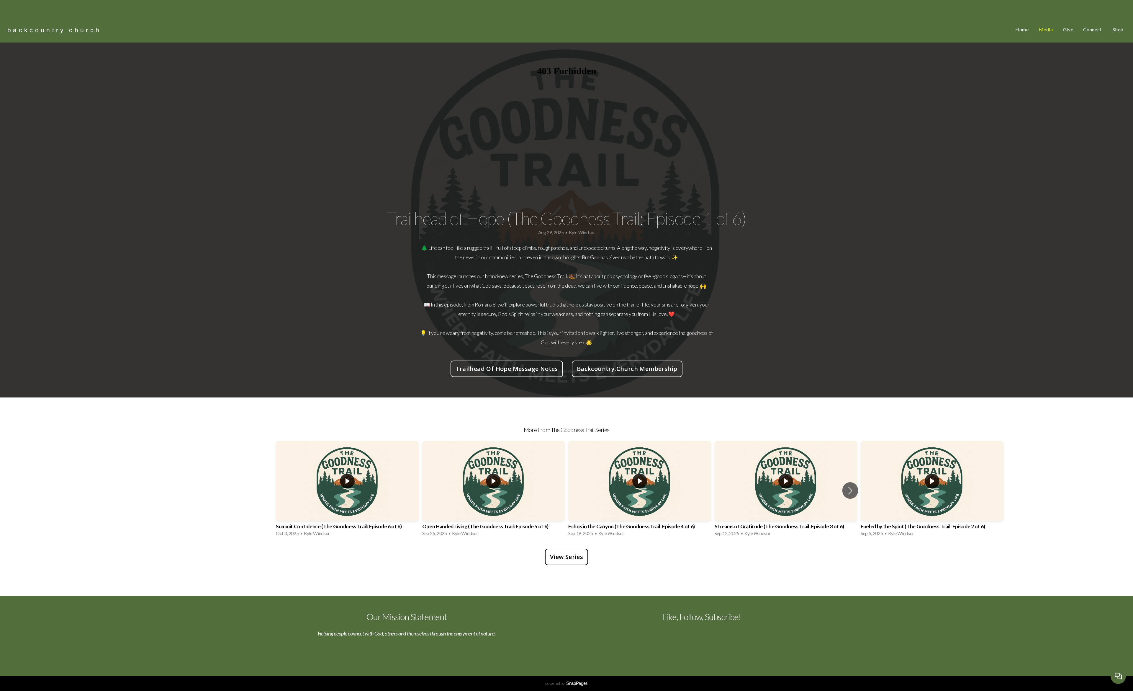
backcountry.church (54, 30)
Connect (1093, 29)
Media (1046, 29)
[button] (850, 490)
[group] (347, 490)
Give (1068, 29)
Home (1022, 29)
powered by (566, 683)
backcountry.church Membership (627, 369)
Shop (1118, 29)
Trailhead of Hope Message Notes (507, 369)
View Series (566, 557)
